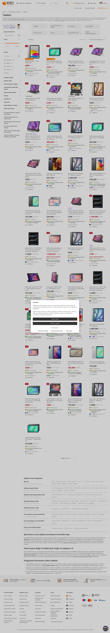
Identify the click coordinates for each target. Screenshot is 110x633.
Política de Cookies (43, 331)
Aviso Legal (69, 331)
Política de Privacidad (57, 331)
